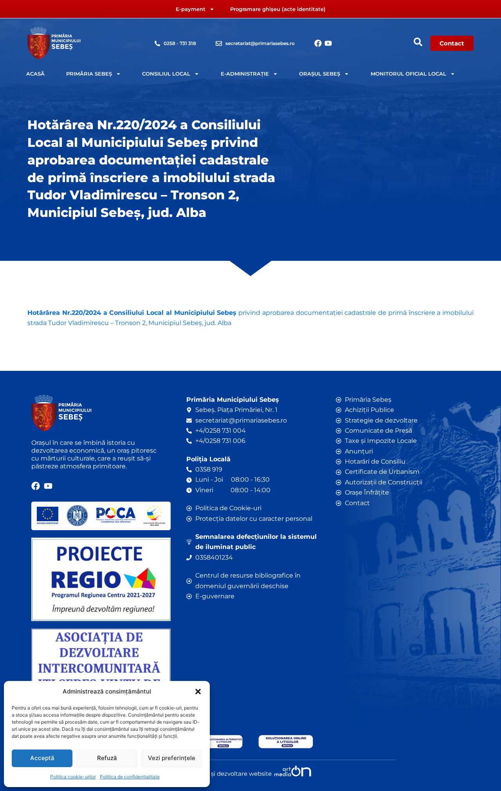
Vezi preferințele (171, 758)
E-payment (190, 9)
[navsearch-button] (418, 42)
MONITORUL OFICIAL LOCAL (408, 73)
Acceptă (42, 758)
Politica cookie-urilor (73, 777)
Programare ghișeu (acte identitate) (278, 9)
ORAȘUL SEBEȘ (319, 73)
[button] (198, 691)
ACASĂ (35, 73)
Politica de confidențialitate (130, 777)
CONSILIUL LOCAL (166, 73)
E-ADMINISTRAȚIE (245, 73)
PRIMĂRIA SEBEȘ (89, 73)
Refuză (107, 758)
